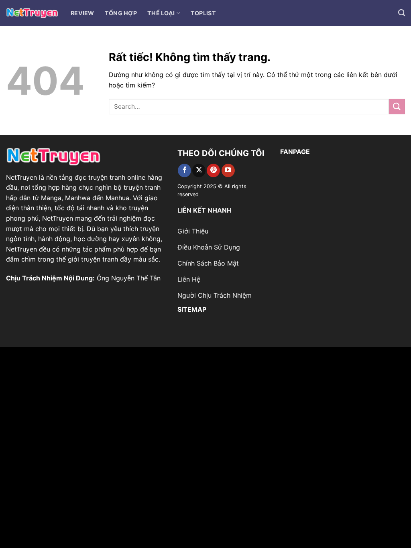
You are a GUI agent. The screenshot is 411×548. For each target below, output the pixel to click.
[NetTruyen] (32, 13)
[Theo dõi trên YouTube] (228, 170)
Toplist (203, 13)
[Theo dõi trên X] (199, 170)
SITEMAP (191, 309)
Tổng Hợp (121, 13)
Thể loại (161, 13)
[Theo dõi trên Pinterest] (213, 170)
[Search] (401, 13)
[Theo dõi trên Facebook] (184, 170)
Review (82, 13)
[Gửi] (397, 106)
